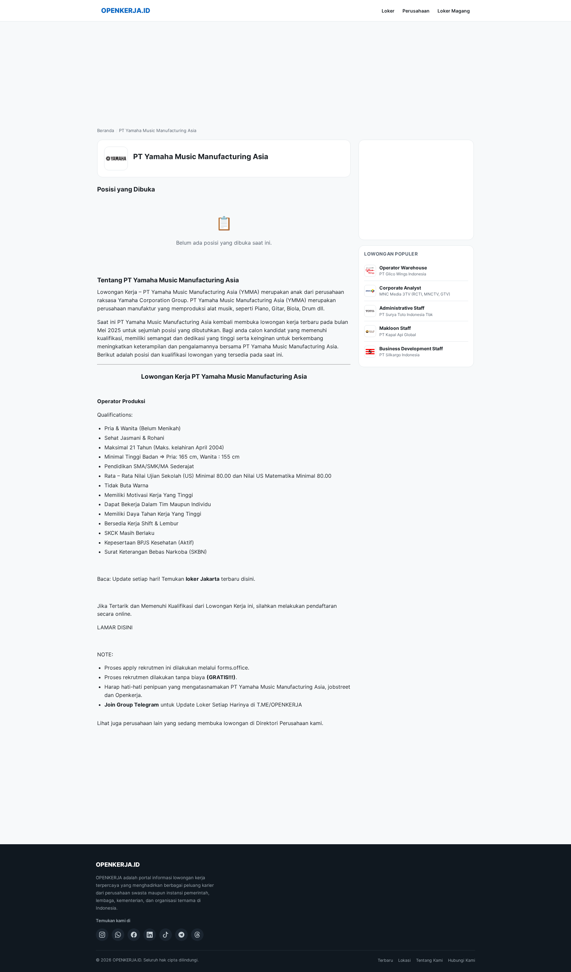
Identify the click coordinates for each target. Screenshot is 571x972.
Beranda (105, 130)
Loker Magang (454, 11)
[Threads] (197, 934)
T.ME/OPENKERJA (279, 704)
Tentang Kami (429, 960)
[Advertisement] (285, 71)
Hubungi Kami (461, 960)
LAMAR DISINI (115, 627)
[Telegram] (181, 934)
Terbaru (385, 960)
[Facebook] (134, 934)
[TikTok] (165, 934)
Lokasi (404, 960)
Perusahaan (416, 11)
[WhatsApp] (118, 934)
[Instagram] (102, 934)
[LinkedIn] (149, 934)
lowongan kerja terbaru (289, 322)
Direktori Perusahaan (282, 723)
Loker (388, 11)
